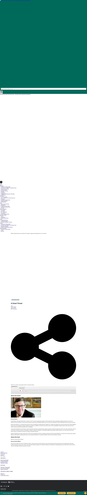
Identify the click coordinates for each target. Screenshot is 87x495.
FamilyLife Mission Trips (5, 207)
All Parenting (3, 202)
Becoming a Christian (5, 204)
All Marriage (3, 194)
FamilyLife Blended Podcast (6, 222)
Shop (1, 184)
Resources (3, 217)
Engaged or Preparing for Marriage (7, 193)
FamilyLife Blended (4, 461)
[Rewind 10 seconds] (24, 391)
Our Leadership (4, 212)
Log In (2, 230)
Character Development (5, 199)
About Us (2, 473)
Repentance (3, 205)
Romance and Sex (4, 190)
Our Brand (3, 211)
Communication (4, 189)
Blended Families (3, 215)
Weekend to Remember (5, 186)
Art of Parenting (4, 196)
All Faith (2, 208)
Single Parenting (4, 200)
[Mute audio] (22, 391)
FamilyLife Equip (3, 228)
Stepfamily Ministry (4, 218)
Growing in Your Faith (5, 206)
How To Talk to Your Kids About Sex (8, 197)
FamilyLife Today (4, 221)
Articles (2, 451)
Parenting (2, 195)
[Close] (85, 493)
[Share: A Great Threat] (43, 383)
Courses (2, 454)
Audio (1, 219)
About (2, 216)
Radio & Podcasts (4, 452)
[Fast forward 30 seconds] (27, 391)
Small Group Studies (5, 188)
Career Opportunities (5, 214)
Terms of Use (3, 489)
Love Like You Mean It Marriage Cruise (8, 187)
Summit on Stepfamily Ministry (7, 227)
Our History (3, 213)
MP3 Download (14, 308)
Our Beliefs (3, 210)
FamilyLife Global (4, 463)
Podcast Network (4, 220)
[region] (43, 493)
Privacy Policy (3, 488)
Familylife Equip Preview (5, 229)
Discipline (3, 198)
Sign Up (2, 231)
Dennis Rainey (13, 306)
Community (3, 453)
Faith (1, 203)
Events (1, 223)
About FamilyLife (3, 209)
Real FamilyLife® (15, 299)
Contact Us (3, 474)
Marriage (1, 185)
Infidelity (2, 191)
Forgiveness (3, 192)
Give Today (3, 456)
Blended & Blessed (4, 226)
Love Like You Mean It (5, 468)
